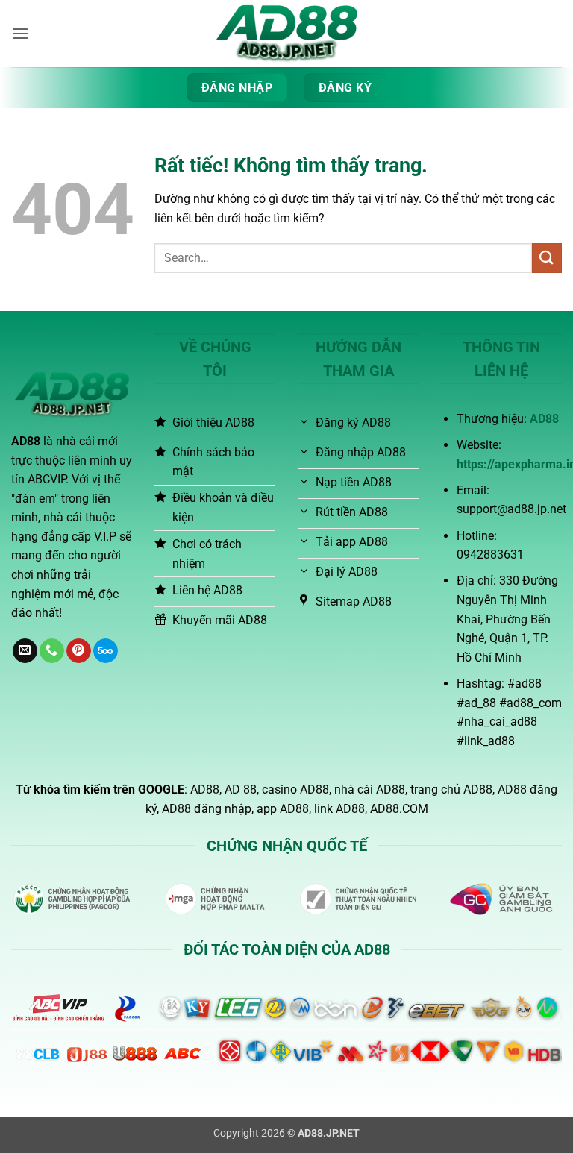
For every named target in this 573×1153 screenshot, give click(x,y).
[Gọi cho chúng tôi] (52, 651)
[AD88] (286, 33)
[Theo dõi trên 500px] (105, 651)
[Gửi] (547, 257)
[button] (20, 33)
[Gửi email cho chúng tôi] (25, 651)
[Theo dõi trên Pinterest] (78, 651)
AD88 (544, 419)
